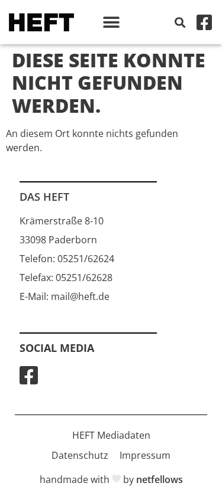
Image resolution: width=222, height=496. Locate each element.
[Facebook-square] (204, 22)
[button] (111, 22)
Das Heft (44, 197)
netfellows (159, 479)
